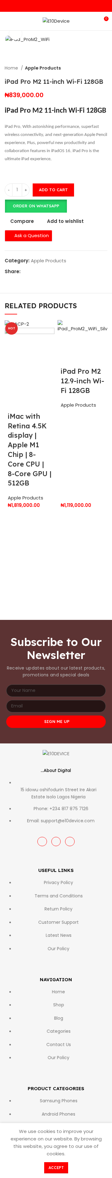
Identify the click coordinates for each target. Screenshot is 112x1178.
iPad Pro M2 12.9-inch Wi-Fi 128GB (82, 381)
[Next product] (104, 68)
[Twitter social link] (32, 272)
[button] (36, 206)
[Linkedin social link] (47, 272)
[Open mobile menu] (7, 21)
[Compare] (46, 385)
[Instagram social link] (56, 6)
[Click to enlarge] (15, 33)
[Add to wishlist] (12, 400)
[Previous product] (92, 68)
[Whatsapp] (70, 841)
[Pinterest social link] (40, 272)
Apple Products (43, 68)
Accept (56, 1167)
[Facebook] (42, 841)
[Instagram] (56, 841)
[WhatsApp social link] (63, 6)
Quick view (29, 385)
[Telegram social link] (54, 272)
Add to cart (53, 189)
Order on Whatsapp (36, 205)
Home (12, 68)
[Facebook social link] (49, 6)
